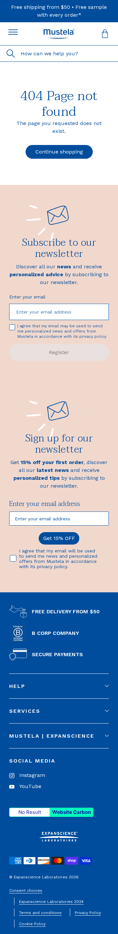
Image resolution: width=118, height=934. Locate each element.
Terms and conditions (40, 912)
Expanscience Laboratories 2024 (51, 901)
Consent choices (25, 890)
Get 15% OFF (59, 538)
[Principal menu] (13, 32)
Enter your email (27, 296)
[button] (104, 33)
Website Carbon (71, 812)
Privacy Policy (88, 912)
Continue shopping (59, 152)
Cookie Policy (32, 924)
